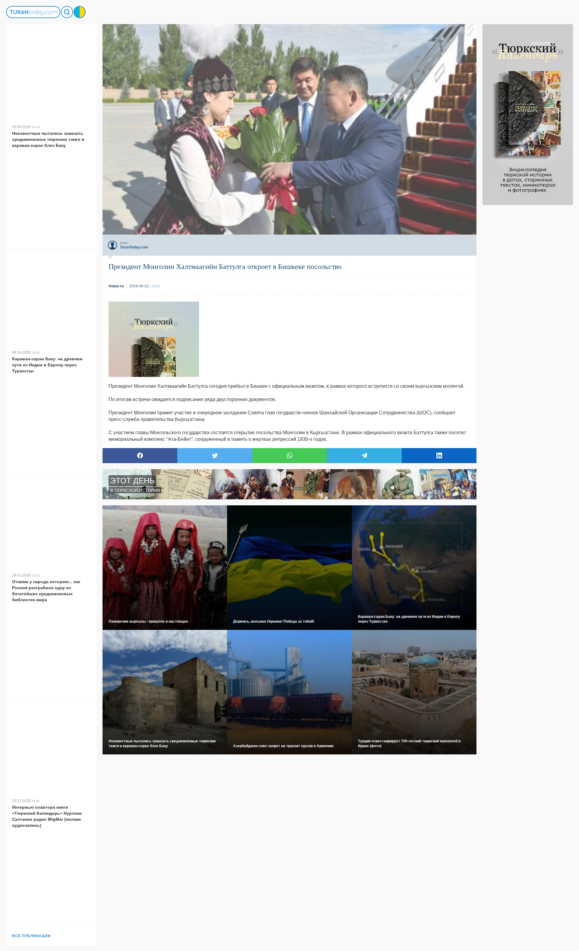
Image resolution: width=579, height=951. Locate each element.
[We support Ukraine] (80, 12)
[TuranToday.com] (33, 12)
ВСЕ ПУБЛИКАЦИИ (31, 936)
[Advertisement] (527, 295)
